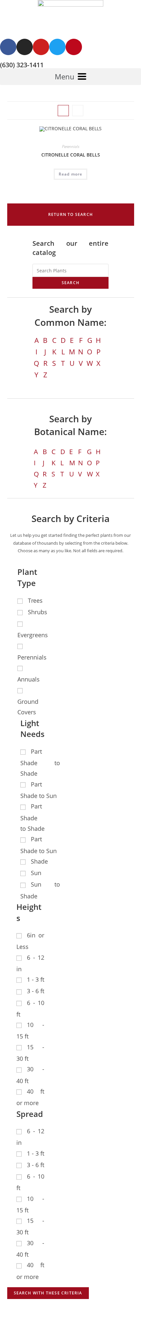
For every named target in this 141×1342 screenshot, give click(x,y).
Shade (39, 861)
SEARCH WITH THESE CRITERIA (48, 1293)
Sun (36, 873)
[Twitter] (57, 47)
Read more (71, 174)
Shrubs (37, 612)
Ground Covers (27, 707)
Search (70, 282)
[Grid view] (63, 110)
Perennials (70, 146)
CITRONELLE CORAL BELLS (70, 155)
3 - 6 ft (35, 991)
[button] (70, 214)
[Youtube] (41, 47)
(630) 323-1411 (22, 64)
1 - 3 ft (35, 979)
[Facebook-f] (8, 47)
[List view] (77, 110)
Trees (35, 600)
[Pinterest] (74, 47)
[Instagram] (24, 47)
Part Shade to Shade (40, 762)
